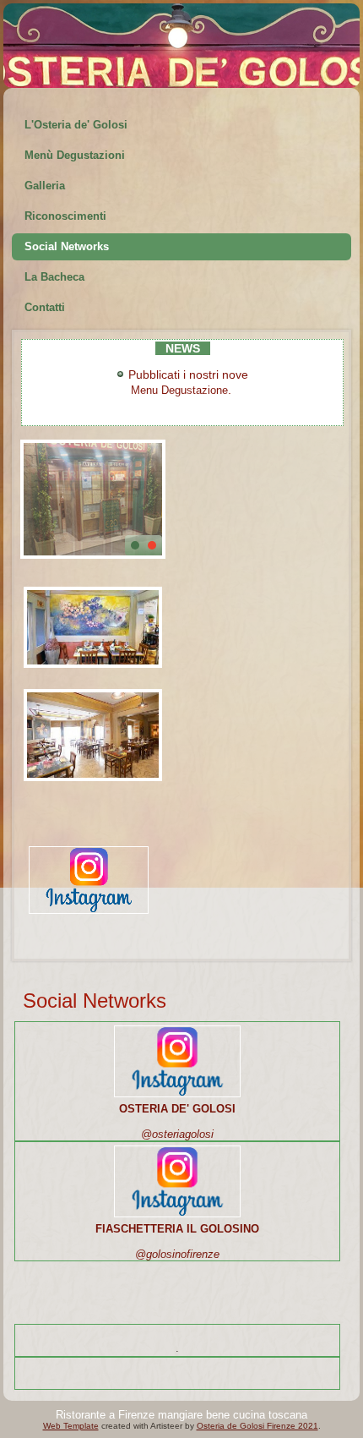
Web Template (71, 1425)
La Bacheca (54, 277)
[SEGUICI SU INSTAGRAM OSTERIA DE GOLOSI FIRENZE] (88, 915)
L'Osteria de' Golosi (75, 124)
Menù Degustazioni (74, 155)
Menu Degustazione (179, 390)
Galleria (44, 185)
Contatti (44, 307)
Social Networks (66, 246)
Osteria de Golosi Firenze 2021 (257, 1425)
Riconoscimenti (65, 216)
